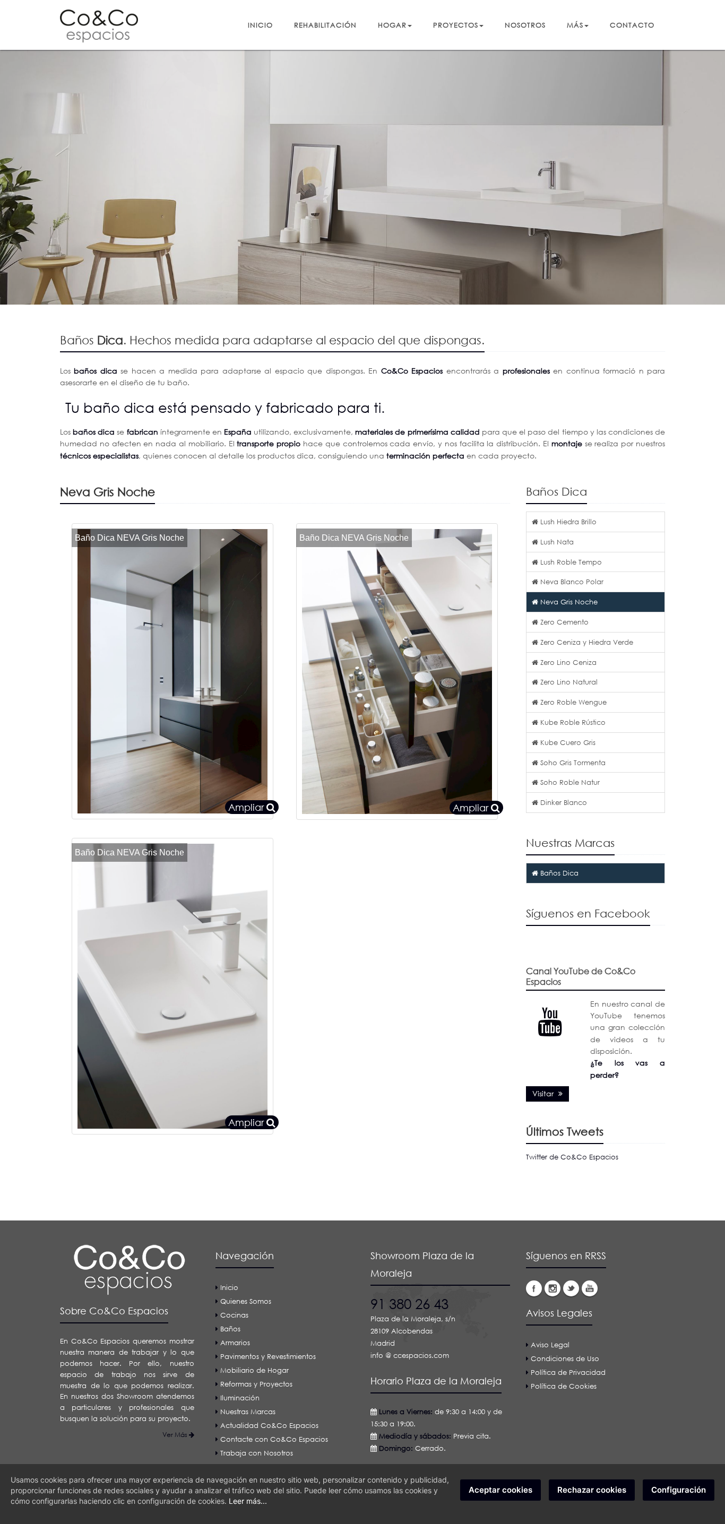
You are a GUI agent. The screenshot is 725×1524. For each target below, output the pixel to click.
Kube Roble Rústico (572, 722)
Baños (230, 1328)
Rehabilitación (325, 25)
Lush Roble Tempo (570, 562)
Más (575, 25)
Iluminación (240, 1397)
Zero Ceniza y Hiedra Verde (585, 642)
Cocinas (234, 1315)
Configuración (678, 1490)
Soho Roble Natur (569, 782)
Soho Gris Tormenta (572, 762)
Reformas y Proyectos (256, 1384)
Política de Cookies (564, 1386)
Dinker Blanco (562, 802)
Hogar (392, 25)
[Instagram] (552, 1288)
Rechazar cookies (591, 1490)
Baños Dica (558, 873)
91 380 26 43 (409, 1303)
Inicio (260, 25)
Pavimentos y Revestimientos (268, 1356)
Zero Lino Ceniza (567, 662)
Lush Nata (556, 542)
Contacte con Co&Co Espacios (274, 1439)
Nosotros (525, 25)
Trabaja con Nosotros (256, 1453)
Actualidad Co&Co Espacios (269, 1425)
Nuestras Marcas (247, 1411)
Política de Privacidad (568, 1372)
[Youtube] (590, 1288)
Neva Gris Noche (568, 602)
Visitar (544, 1093)
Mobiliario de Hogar (254, 1370)
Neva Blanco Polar (570, 581)
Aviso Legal (550, 1344)
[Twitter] (571, 1288)
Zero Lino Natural (568, 682)
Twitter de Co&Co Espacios (572, 1157)
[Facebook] (534, 1288)
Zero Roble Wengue (572, 702)
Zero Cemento (563, 622)
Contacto (632, 25)
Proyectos (455, 25)
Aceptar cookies (500, 1490)
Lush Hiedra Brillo (567, 521)
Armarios (235, 1342)
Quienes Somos (245, 1301)
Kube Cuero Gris (566, 742)
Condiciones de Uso (565, 1358)
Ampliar (247, 807)
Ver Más (175, 1435)
